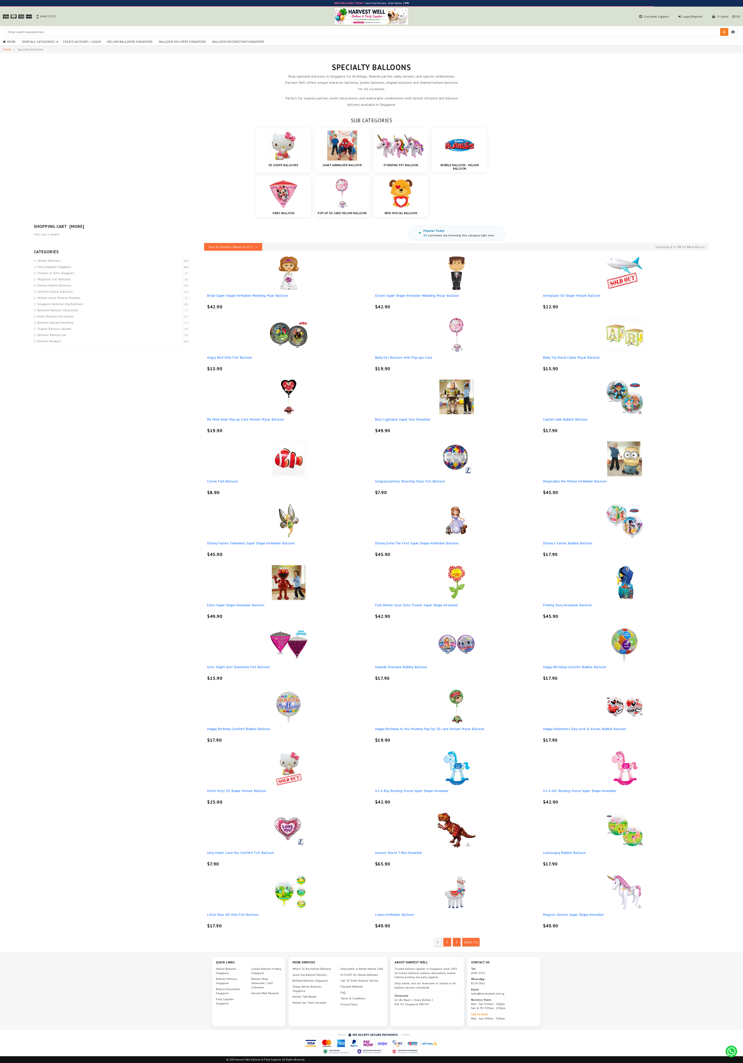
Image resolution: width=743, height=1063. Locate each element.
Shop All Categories (39, 42)
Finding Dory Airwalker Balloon (567, 605)
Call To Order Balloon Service (359, 980)
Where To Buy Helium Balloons (312, 969)
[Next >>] (471, 942)
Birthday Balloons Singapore (310, 980)
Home (11, 42)
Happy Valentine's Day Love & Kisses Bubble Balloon (584, 729)
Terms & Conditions (353, 998)
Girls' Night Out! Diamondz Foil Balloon (238, 667)
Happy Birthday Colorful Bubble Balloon (574, 667)
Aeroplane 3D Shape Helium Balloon (572, 295)
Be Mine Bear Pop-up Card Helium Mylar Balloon (245, 419)
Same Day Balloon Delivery (310, 975)
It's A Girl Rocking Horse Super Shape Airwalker (580, 790)
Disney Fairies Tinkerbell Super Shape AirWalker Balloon (251, 543)
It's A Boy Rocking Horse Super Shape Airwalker (412, 790)
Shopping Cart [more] (59, 226)
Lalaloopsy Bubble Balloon (564, 852)
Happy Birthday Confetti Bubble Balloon (238, 729)
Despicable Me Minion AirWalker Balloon (575, 481)
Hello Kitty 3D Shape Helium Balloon (236, 790)
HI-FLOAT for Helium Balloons (359, 975)
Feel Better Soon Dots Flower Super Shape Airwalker (416, 605)
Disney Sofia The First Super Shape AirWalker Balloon (417, 543)
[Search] (724, 32)
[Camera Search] (733, 32)
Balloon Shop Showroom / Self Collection (262, 983)
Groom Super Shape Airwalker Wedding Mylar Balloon (417, 295)
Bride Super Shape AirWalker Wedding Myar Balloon (247, 295)
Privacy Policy (349, 1004)
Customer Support (656, 16)
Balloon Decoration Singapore (238, 42)
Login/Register (692, 16)
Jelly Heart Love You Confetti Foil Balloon (240, 852)
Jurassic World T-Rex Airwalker (398, 852)
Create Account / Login (82, 42)
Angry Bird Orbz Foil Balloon (229, 357)
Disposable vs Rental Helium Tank (362, 969)
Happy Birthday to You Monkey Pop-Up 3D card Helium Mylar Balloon (429, 729)
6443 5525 (48, 16)
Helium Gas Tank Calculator (310, 1002)
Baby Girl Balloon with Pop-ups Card (403, 357)
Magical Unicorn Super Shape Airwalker (573, 914)
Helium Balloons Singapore (130, 42)
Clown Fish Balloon (222, 481)
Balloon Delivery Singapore (182, 42)
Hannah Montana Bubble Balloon (401, 667)
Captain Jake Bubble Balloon (565, 419)
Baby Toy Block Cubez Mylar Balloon (571, 357)
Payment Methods (352, 986)
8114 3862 (478, 983)
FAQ (343, 992)
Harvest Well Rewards (265, 993)
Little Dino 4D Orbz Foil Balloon (233, 914)
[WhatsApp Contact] (731, 1051)
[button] (233, 247)
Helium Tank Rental (305, 996)
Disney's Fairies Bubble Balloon (567, 543)
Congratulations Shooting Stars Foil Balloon (410, 481)
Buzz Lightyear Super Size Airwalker (403, 419)
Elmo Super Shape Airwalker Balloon (235, 605)
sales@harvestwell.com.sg (487, 993)
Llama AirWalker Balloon (394, 914)
